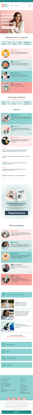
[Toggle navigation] (30, 5)
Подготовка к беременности (16, 336)
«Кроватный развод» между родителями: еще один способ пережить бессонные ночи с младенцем (20, 279)
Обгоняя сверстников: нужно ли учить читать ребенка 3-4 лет (19, 53)
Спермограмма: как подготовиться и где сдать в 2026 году (23, 326)
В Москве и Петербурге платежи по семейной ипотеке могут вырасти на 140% (21, 129)
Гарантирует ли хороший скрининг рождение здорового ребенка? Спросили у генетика (20, 256)
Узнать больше (8, 27)
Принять (16, 412)
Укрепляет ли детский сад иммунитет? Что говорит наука (19, 75)
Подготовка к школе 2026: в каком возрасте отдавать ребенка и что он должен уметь (21, 234)
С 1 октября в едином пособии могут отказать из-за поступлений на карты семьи (21, 118)
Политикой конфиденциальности (15, 405)
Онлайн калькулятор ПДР (18, 86)
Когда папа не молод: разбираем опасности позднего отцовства (20, 64)
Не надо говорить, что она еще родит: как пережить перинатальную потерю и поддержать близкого (21, 245)
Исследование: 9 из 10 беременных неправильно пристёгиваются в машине (20, 140)
